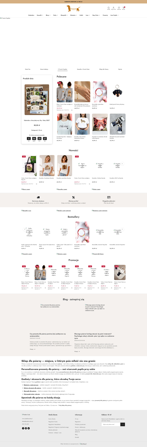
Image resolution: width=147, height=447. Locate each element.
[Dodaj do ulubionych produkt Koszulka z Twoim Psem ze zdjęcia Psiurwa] (97, 266)
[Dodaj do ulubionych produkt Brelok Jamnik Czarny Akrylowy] (124, 83)
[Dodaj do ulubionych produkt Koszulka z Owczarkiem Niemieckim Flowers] (88, 115)
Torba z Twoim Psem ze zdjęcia (81, 178)
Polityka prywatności (80, 424)
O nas (76, 419)
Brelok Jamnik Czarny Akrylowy (117, 104)
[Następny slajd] (143, 42)
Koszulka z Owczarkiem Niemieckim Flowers (80, 137)
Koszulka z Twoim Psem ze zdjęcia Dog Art (66, 282)
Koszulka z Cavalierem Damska (46, 178)
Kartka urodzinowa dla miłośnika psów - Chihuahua (29, 245)
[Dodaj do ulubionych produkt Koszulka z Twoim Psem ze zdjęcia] (57, 266)
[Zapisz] (122, 424)
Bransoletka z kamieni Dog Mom (117, 244)
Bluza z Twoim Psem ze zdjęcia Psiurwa (26, 282)
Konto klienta (52, 419)
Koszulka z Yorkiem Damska (98, 178)
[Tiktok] (29, 428)
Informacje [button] (78, 415)
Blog (76, 434)
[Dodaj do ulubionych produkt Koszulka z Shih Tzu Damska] (124, 157)
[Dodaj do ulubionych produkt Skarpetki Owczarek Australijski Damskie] (124, 115)
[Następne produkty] (122, 164)
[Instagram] (26, 428)
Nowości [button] (73, 150)
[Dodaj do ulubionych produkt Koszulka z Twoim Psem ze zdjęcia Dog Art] (71, 266)
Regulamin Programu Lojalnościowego (59, 427)
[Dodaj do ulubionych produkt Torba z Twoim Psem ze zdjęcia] (88, 157)
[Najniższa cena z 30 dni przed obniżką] (72, 110)
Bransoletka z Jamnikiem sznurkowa (97, 105)
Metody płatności (53, 430)
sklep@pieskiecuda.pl (27, 421)
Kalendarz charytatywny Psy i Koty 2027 (37, 120)
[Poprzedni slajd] (3, 42)
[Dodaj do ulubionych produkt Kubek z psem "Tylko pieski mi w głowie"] (71, 223)
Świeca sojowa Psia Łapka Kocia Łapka (47, 245)
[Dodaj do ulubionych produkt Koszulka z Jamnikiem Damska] (71, 157)
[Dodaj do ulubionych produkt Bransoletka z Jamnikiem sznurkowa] (106, 83)
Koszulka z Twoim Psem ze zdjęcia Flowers (80, 282)
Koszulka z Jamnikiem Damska (64, 178)
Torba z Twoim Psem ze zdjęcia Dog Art (28, 178)
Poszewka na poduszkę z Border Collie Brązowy (99, 137)
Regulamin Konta (53, 422)
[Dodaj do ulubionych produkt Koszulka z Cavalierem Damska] (53, 157)
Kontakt (77, 437)
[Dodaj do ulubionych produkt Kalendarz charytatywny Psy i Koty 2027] (49, 83)
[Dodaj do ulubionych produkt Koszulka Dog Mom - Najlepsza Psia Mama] (71, 115)
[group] (73, 42)
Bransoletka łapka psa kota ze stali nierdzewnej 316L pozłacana (82, 105)
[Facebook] (23, 428)
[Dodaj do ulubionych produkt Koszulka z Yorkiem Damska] (106, 157)
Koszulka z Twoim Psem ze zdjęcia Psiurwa (93, 282)
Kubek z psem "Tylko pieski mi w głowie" (64, 245)
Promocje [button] (74, 260)
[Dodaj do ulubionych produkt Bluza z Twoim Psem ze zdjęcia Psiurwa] (31, 266)
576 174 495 (25, 424)
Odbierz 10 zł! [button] (106, 415)
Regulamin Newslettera (54, 424)
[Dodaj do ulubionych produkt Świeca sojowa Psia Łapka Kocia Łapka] (53, 223)
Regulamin (77, 422)
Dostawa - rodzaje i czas (55, 433)
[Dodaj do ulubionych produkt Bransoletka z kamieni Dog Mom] (124, 223)
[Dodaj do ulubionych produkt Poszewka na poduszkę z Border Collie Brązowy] (106, 115)
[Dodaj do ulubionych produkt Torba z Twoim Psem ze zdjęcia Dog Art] (35, 157)
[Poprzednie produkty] (24, 164)
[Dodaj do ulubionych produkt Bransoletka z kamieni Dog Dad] (106, 223)
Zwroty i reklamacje (80, 427)
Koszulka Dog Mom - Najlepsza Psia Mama (64, 137)
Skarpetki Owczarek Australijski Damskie (117, 137)
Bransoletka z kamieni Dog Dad (99, 244)
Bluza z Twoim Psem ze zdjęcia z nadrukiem (64, 105)
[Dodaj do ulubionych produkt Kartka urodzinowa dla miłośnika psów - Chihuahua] (35, 223)
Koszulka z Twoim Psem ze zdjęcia (53, 282)
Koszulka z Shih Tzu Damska (116, 178)
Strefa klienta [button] (53, 415)
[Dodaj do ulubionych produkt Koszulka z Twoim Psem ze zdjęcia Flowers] (84, 266)
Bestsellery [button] (73, 217)
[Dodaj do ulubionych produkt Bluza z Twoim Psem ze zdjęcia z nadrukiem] (71, 83)
